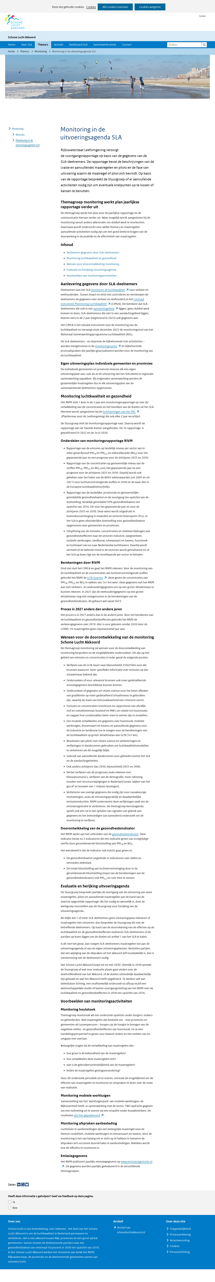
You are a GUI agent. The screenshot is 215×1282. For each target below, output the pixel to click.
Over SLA (26, 44)
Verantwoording (180, 1240)
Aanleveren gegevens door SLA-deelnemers (93, 252)
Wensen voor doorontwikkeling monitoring (93, 264)
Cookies (91, 7)
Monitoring (18, 128)
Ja (14, 1202)
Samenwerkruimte (104, 44)
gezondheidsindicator (125, 834)
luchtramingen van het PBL (121, 411)
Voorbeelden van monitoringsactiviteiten (92, 275)
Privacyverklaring (180, 1234)
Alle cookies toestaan (115, 7)
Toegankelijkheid (180, 1228)
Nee (15, 1208)
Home (11, 44)
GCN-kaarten (97, 577)
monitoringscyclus (108, 346)
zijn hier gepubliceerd (89, 1115)
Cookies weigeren (150, 7)
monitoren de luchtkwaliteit (110, 290)
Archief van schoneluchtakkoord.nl (135, 1230)
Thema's (43, 44)
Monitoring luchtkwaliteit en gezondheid (91, 258)
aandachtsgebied (105, 308)
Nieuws (20, 134)
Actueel (58, 44)
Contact (202, 16)
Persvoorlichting (180, 1252)
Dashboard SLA (78, 44)
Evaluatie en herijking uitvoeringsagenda (91, 269)
